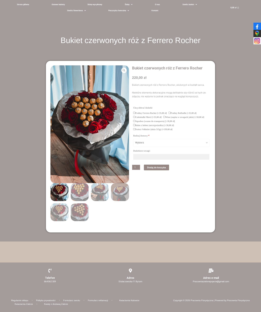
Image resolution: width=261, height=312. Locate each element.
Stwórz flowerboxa (75, 11)
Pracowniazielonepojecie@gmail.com (211, 281)
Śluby (127, 4)
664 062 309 (50, 281)
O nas (157, 4)
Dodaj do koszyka (156, 167)
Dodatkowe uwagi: (141, 151)
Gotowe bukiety (58, 4)
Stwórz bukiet (188, 4)
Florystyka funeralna (117, 11)
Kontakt (154, 11)
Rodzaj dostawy (141, 136)
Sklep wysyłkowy (94, 4)
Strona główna (23, 4)
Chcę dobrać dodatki (142, 108)
